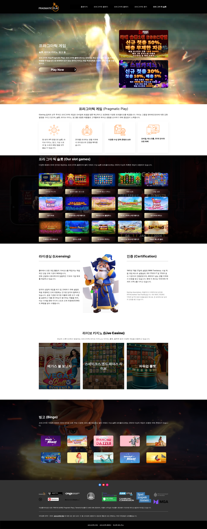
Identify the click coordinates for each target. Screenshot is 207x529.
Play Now (57, 69)
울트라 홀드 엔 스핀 (77, 192)
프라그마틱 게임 (93, 525)
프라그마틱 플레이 (105, 525)
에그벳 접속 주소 (118, 525)
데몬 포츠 (129, 192)
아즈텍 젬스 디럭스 (103, 192)
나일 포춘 (156, 192)
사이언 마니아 (51, 192)
